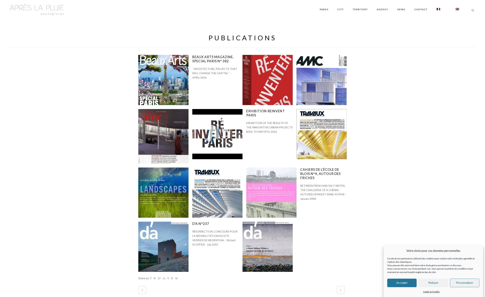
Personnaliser (464, 283)
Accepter (402, 283)
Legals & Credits (431, 291)
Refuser (433, 283)
